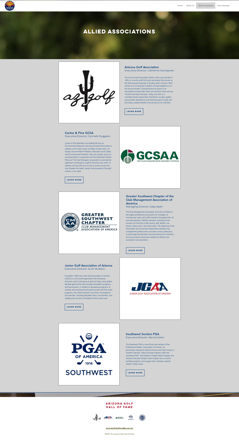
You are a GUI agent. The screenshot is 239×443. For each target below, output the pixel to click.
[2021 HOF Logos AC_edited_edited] (142, 418)
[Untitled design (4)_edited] (131, 418)
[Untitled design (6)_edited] (108, 418)
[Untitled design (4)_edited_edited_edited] (119, 418)
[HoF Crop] (97, 418)
